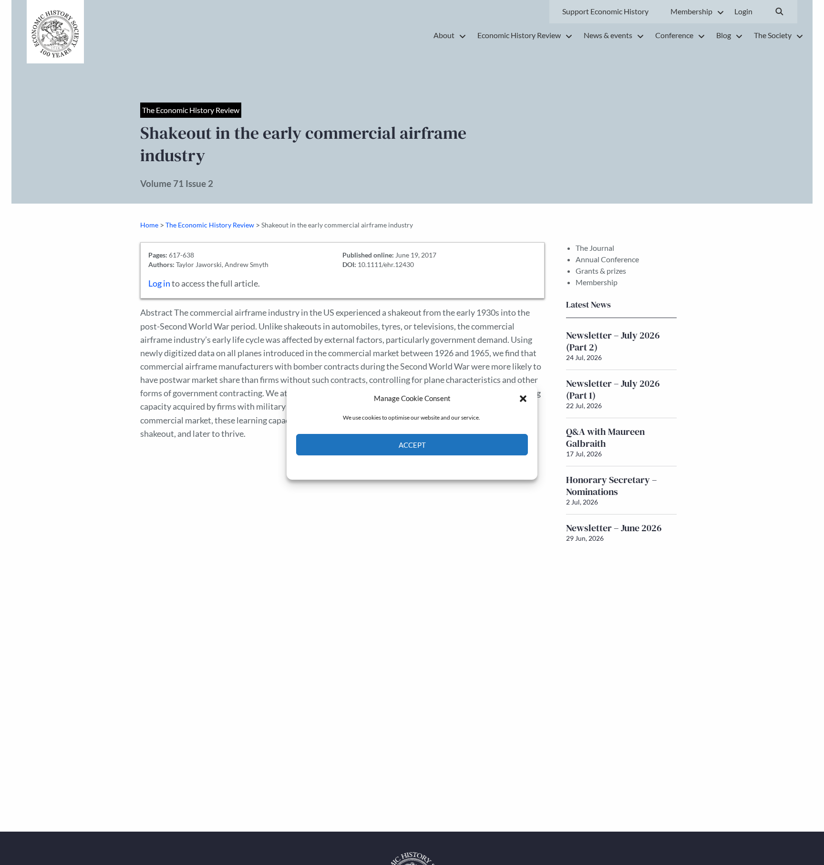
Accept (412, 445)
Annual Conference (607, 259)
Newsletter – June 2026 (614, 528)
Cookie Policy (390, 466)
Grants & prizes (601, 270)
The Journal (595, 247)
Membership (597, 282)
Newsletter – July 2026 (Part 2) (613, 341)
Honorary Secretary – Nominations (611, 485)
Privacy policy (429, 466)
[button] (523, 398)
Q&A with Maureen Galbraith (605, 437)
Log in (159, 283)
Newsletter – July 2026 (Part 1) (613, 389)
